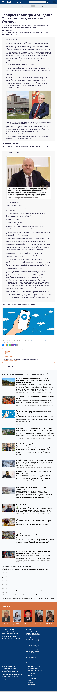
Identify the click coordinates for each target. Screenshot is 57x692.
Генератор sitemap (34, 689)
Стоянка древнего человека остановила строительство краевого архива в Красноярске (23, 585)
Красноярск (46, 9)
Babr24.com (19, 9)
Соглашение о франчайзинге (35, 670)
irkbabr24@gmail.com (35, 640)
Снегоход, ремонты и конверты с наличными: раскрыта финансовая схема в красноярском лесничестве (27, 573)
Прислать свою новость (31, 662)
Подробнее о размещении (8, 679)
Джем (6, 352)
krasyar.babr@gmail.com (10, 360)
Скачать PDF (44, 340)
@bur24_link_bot (35, 633)
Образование (26, 9)
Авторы (22, 6)
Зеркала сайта (31, 684)
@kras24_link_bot (35, 645)
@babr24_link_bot (11, 631)
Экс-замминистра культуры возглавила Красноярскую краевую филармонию (20, 577)
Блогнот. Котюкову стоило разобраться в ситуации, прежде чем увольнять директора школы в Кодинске (33, 380)
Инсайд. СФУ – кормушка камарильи (30, 505)
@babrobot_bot (11, 670)
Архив (43, 6)
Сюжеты (10, 6)
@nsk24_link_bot (35, 651)
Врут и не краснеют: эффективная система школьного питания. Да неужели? (33, 552)
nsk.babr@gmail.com (35, 652)
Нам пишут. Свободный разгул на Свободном (34, 428)
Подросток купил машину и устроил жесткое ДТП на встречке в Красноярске (20, 594)
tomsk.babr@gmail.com (35, 659)
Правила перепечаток (33, 668)
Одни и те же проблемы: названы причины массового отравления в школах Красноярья (33, 520)
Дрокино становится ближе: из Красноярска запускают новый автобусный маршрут (22, 581)
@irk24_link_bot (35, 639)
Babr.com (14, 2)
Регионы (5, 6)
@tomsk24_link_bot (35, 657)
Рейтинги (27, 6)
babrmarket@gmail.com (12, 676)
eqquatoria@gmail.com (12, 671)
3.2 (10, 689)
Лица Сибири (7, 606)
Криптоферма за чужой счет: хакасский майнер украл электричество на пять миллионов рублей (25, 569)
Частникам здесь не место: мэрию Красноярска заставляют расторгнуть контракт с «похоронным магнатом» (28, 598)
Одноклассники (9, 356)
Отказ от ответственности (34, 666)
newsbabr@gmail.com (12, 633)
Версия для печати (35, 340)
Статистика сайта (32, 678)
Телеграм (7, 351)
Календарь (30, 682)
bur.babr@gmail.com (35, 634)
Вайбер (7, 355)
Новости (38, 6)
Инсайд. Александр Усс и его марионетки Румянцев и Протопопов (32, 445)
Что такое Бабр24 (32, 673)
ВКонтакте (8, 353)
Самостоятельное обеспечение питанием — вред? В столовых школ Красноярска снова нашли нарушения (33, 534)
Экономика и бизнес (34, 405)
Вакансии (30, 675)
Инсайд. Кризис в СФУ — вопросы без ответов (34, 460)
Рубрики (16, 6)
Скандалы (40, 9)
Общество (34, 392)
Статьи (33, 6)
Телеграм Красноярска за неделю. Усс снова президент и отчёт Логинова (33, 412)
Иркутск (42, 405)
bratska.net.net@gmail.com (13, 638)
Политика (33, 9)
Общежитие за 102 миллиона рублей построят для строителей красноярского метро (22, 590)
